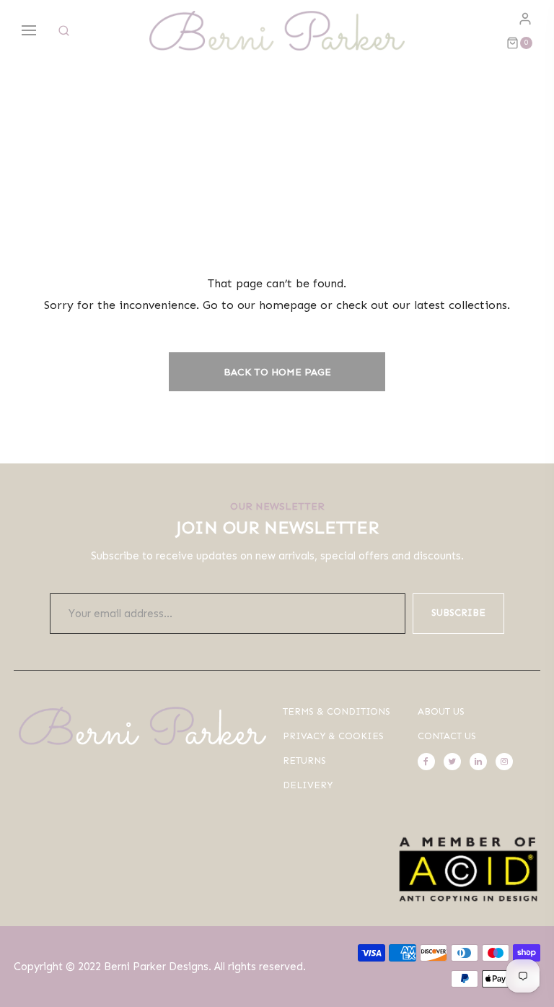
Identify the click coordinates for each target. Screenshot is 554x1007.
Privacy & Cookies (333, 736)
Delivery (308, 785)
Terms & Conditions (336, 711)
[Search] (64, 31)
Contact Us (447, 736)
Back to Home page (277, 372)
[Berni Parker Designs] (277, 31)
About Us (441, 711)
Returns (304, 760)
